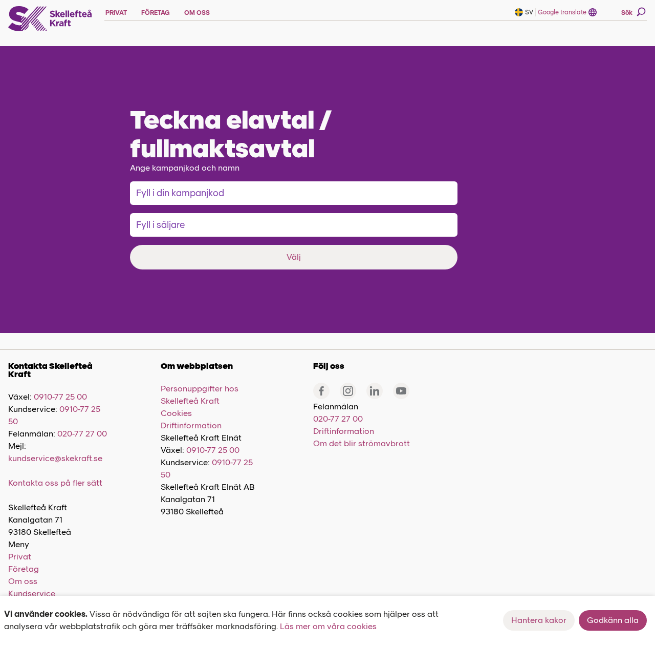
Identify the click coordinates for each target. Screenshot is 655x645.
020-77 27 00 (82, 434)
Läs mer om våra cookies (328, 626)
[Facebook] (321, 391)
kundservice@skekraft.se (55, 458)
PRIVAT (116, 12)
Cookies (176, 413)
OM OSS (197, 12)
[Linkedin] (374, 391)
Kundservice (31, 593)
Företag (23, 569)
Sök (626, 12)
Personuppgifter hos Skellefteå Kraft (199, 395)
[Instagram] (348, 391)
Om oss (22, 581)
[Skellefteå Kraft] (50, 19)
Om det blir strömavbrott (361, 443)
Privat (19, 556)
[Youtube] (401, 391)
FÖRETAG (155, 12)
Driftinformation (191, 425)
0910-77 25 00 (60, 397)
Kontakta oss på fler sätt (55, 483)
